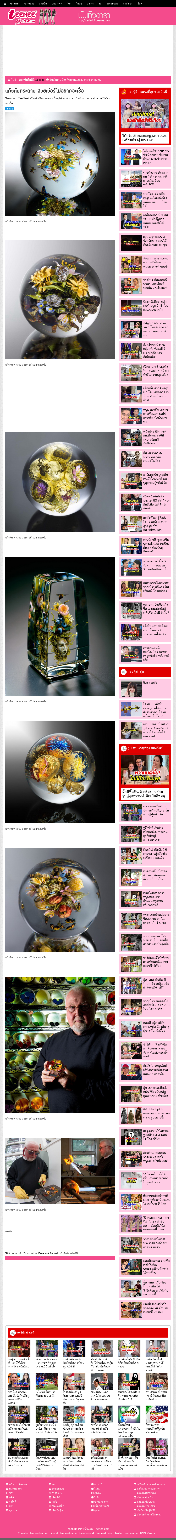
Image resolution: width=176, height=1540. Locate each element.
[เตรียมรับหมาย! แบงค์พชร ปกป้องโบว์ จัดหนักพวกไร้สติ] (102, 1447)
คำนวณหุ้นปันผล (146, 1501)
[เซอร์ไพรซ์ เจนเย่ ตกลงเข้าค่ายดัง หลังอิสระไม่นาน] (102, 1414)
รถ (100, 3)
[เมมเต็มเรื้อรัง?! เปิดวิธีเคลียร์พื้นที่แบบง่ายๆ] (129, 1348)
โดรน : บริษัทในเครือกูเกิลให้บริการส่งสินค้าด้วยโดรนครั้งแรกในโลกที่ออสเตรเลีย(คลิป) (155, 712)
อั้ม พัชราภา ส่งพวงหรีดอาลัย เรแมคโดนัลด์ (153, 457)
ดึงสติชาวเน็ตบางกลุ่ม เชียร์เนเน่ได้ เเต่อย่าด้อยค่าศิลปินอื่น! (154, 351)
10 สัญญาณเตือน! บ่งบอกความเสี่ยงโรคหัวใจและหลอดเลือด (73, 1430)
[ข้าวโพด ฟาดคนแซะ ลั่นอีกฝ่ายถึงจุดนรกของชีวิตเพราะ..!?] (19, 1381)
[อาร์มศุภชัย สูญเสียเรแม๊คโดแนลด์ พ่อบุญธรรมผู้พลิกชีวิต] (131, 481)
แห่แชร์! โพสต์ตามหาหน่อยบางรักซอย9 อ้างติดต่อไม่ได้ (73, 1463)
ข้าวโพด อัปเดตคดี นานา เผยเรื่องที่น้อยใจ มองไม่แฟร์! (155, 284)
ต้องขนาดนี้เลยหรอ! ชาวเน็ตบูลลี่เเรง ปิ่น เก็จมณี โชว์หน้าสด (156, 587)
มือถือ (54, 1501)
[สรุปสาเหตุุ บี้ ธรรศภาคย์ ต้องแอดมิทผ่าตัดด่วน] (157, 1381)
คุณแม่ (97, 1493)
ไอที (96, 1497)
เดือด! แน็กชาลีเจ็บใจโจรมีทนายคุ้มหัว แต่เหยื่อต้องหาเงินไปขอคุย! (102, 1364)
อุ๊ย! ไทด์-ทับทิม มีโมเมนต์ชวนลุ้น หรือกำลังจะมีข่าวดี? (156, 984)
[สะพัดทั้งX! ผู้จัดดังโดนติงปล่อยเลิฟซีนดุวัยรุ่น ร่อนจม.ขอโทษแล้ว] (131, 524)
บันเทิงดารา (15, 1488)
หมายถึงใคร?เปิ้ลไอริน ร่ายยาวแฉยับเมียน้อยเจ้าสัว (129, 1395)
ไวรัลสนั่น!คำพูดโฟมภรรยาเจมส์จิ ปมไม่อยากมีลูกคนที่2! (73, 1397)
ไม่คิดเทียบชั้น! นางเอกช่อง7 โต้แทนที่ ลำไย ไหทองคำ (154, 1364)
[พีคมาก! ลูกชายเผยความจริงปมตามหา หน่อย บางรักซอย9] (131, 264)
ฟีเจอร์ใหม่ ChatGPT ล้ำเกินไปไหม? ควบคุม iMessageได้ (129, 1430)
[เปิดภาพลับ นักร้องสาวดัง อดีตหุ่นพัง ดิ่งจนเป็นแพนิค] (131, 877)
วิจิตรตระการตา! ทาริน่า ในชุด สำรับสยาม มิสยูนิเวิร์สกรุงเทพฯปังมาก (156, 1223)
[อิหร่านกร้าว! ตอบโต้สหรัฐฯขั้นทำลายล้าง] (157, 1414)
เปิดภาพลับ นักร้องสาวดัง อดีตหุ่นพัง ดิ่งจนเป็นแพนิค (155, 875)
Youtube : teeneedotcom (32, 1533)
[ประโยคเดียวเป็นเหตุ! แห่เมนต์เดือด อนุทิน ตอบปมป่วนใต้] (131, 200)
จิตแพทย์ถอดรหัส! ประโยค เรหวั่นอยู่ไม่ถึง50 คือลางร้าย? (46, 1463)
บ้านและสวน (101, 1501)
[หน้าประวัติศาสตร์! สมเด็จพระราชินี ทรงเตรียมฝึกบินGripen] (131, 437)
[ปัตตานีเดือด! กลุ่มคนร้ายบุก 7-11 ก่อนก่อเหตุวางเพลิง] (131, 308)
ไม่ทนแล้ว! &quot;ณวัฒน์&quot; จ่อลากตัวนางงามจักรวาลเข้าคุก (156, 157)
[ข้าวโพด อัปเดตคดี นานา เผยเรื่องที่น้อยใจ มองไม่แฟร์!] (131, 286)
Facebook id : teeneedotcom (95, 1533)
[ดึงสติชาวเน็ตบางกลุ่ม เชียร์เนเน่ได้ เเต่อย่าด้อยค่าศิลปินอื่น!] (131, 351)
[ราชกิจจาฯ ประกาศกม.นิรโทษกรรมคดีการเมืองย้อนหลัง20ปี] (131, 179)
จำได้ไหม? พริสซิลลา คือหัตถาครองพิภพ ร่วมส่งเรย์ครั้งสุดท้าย (155, 1050)
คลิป (11, 1497)
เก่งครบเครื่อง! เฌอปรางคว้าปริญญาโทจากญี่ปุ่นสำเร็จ (156, 810)
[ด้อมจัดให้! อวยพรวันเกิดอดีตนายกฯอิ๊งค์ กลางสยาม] (157, 1447)
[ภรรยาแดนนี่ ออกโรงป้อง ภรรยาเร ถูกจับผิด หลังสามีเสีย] (131, 654)
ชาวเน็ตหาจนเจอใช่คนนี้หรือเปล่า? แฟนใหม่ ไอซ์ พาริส (156, 1005)
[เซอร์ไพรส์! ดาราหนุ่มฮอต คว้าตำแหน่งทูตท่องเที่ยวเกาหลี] (131, 899)
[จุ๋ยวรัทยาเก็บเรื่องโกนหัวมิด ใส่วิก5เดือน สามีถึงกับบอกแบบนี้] (131, 1288)
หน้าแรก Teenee (18, 1484)
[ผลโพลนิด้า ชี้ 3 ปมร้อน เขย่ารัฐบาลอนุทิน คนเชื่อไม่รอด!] (131, 221)
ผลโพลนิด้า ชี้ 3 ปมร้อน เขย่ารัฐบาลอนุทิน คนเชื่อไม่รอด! (155, 221)
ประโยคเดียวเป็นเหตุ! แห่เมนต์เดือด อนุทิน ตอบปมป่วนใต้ (155, 200)
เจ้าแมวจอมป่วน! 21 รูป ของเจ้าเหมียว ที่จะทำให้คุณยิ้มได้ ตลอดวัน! (156, 730)
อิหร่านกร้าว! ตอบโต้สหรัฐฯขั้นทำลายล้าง (155, 1428)
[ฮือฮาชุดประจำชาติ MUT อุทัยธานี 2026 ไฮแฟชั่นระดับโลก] (131, 1202)
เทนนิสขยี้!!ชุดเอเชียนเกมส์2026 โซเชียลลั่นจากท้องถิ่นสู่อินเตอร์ (156, 546)
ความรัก (98, 1484)
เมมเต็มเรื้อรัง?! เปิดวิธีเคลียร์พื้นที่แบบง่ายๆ (129, 1362)
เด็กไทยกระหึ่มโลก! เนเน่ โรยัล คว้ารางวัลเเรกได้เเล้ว (155, 630)
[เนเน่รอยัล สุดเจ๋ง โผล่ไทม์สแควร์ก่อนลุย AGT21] (74, 1348)
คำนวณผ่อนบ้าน (145, 1497)
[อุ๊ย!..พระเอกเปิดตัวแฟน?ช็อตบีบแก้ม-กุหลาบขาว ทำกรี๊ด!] (131, 1094)
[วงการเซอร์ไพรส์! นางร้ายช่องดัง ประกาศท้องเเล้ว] (131, 1245)
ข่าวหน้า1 (29, 3)
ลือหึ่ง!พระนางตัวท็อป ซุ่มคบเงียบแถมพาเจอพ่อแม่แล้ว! (128, 1463)
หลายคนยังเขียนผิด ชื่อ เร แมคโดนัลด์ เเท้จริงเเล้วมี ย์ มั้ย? (156, 609)
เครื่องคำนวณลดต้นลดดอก (151, 1484)
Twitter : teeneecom (125, 1533)
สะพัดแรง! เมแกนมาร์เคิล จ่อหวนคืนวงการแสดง (100, 1395)
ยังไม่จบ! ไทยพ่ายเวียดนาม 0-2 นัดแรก (45, 1395)
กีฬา (69, 3)
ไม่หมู (79, 3)
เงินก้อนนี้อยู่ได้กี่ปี (146, 1510)
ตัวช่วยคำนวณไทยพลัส (149, 1514)
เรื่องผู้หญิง (57, 1510)
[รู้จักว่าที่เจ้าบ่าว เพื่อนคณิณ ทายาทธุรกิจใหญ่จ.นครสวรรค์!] (131, 834)
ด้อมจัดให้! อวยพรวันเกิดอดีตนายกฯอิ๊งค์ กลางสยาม (157, 1461)
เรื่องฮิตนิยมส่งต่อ (40, 98)
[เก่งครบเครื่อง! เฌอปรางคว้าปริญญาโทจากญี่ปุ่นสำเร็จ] (131, 812)
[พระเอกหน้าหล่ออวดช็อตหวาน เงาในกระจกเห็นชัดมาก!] (131, 921)
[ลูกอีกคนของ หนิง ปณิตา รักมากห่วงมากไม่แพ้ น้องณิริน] (47, 1414)
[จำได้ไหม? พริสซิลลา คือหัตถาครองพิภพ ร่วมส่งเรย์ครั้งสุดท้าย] (131, 1050)
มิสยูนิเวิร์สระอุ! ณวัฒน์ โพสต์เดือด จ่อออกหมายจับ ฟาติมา (155, 329)
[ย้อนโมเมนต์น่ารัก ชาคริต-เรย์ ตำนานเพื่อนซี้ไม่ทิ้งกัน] (131, 1310)
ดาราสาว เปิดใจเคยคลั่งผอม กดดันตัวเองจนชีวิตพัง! (19, 1428)
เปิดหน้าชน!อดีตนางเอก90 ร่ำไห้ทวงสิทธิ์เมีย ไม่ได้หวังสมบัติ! (156, 502)
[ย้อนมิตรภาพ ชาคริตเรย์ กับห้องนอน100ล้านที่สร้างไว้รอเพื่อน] (131, 1267)
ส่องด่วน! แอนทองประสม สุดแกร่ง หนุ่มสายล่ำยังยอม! (155, 1157)
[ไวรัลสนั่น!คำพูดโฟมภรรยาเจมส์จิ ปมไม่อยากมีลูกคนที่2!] (74, 1381)
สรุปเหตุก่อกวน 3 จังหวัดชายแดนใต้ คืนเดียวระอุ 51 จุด (155, 241)
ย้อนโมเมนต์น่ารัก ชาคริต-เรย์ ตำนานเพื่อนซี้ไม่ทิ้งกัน (155, 1308)
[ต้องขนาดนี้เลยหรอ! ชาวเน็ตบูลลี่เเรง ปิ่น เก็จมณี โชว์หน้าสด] (131, 589)
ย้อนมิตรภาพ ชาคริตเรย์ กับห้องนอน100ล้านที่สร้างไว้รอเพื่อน (156, 1267)
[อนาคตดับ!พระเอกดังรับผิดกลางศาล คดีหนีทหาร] (19, 1447)
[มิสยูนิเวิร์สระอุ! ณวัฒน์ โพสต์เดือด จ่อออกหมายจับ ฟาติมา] (131, 329)
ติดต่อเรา (152, 1533)
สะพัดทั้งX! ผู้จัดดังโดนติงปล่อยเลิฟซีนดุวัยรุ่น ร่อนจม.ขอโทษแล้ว (155, 524)
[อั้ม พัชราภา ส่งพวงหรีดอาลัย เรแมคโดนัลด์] (131, 459)
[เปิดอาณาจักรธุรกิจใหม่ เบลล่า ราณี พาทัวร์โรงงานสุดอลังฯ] (131, 373)
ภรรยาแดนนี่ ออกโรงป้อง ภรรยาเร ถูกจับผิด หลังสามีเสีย (156, 654)
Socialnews (112, 3)
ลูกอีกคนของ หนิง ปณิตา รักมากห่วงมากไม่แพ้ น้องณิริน (47, 1428)
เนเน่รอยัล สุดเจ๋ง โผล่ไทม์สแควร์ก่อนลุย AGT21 (73, 1362)
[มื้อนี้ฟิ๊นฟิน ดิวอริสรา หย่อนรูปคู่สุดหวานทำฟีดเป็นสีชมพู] (145, 770)
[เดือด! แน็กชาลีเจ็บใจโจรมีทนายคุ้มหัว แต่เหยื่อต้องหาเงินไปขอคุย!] (102, 1348)
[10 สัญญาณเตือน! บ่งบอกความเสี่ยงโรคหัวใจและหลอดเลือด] (74, 1414)
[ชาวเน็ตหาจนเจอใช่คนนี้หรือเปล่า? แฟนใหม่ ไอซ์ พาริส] (131, 1007)
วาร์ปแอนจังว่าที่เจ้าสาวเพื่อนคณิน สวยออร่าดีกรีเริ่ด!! (156, 962)
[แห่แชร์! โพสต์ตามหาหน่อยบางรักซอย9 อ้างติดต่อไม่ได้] (74, 1447)
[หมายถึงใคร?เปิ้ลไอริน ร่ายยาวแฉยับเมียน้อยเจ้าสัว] (129, 1381)
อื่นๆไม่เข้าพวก (62, 98)
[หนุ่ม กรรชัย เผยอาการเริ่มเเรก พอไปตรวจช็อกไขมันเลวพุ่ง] (131, 416)
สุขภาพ (13, 1510)
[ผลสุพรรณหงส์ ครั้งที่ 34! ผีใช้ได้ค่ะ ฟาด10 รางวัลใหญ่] (19, 1348)
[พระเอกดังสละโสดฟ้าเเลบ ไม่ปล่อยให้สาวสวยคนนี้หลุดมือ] (131, 942)
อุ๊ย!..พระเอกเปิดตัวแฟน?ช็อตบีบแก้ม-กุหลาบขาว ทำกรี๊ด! (155, 1092)
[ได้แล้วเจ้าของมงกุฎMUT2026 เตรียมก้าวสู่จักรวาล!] (145, 113)
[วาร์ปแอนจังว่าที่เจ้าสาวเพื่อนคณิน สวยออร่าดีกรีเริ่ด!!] (131, 964)
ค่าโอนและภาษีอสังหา (148, 1488)
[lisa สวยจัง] (131, 688)
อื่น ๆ (140, 3)
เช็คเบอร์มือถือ (101, 1506)
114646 (40, 79)
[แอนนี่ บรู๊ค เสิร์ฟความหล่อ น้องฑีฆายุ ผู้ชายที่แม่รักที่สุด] (131, 1029)
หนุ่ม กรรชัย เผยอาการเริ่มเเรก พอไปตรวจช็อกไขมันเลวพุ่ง (155, 416)
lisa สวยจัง (150, 682)
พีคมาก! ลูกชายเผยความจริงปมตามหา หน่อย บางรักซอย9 (155, 262)
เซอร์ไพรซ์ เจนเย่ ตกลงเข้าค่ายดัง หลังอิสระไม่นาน (100, 1428)
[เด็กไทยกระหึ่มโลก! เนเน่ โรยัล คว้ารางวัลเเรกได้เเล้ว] (131, 632)
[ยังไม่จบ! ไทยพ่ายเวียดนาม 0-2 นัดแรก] (47, 1381)
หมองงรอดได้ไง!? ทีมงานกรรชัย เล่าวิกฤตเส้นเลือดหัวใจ (155, 565)
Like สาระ (57, 3)
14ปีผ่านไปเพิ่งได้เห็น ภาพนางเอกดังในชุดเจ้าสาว (155, 1178)
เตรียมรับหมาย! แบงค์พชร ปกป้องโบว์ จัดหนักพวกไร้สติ (101, 1463)
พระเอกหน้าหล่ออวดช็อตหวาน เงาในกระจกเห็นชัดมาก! (156, 919)
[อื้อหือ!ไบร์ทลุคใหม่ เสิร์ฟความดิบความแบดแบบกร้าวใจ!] (131, 1072)
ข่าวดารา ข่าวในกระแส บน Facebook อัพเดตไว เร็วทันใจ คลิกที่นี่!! (43, 1253)
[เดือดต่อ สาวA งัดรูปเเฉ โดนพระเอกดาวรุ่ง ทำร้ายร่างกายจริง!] (131, 394)
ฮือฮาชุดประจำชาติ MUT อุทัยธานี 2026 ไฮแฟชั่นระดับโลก (156, 1200)
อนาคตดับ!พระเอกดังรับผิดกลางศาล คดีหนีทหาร (18, 1461)
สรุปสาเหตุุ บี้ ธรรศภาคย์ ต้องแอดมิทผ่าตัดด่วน (156, 1395)
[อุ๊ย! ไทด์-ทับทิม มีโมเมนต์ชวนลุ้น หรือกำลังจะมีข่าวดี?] (131, 986)
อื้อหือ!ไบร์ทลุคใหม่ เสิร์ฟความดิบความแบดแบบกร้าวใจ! (155, 1070)
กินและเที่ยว (58, 1506)
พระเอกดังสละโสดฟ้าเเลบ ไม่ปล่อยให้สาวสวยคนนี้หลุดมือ (156, 940)
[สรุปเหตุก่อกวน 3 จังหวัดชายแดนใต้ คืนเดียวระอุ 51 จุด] (131, 243)
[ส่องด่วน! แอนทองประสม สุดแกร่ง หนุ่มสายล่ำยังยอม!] (131, 1159)
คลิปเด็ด (43, 3)
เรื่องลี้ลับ (56, 1497)
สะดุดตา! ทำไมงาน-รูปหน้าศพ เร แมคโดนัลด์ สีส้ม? (156, 1135)
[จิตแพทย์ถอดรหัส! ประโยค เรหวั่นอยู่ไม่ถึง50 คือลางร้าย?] (47, 1447)
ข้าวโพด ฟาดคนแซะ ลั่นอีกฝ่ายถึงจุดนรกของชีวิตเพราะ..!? (19, 1397)
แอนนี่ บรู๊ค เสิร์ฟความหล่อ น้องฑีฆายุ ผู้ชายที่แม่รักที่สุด (156, 1027)
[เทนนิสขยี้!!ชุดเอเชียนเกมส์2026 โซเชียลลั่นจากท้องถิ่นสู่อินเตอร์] (131, 546)
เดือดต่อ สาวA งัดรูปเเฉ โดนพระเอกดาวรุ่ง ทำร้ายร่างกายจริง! (156, 394)
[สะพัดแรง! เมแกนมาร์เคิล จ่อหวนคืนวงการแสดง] (102, 1381)
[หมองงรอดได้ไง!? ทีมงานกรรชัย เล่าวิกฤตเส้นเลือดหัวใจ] (131, 567)
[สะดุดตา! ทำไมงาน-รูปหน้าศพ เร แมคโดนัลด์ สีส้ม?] (131, 1137)
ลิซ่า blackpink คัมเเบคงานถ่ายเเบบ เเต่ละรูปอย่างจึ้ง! (156, 1113)
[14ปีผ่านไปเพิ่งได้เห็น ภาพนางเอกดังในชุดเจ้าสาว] (131, 1180)
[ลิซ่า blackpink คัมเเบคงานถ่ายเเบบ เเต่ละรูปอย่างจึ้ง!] (131, 1115)
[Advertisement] (88, 49)
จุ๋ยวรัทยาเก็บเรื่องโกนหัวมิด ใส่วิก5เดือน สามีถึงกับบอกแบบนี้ (155, 1288)
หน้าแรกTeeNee (18, 98)
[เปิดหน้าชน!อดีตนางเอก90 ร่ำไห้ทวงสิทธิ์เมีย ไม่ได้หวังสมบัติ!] (131, 502)
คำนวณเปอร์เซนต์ (146, 1493)
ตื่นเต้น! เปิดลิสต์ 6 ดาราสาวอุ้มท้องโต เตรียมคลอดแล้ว (155, 854)
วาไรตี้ (12, 1501)
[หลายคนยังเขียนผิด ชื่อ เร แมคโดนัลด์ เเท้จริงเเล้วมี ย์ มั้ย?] (131, 611)
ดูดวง (97, 1510)
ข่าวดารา (14, 3)
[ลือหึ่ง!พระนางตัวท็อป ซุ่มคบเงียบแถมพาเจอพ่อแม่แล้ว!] (129, 1447)
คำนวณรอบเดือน (146, 1506)
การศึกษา (127, 3)
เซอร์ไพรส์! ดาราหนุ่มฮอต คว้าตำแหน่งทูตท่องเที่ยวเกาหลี (154, 899)
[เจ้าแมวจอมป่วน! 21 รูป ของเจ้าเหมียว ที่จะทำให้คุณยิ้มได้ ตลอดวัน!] (131, 730)
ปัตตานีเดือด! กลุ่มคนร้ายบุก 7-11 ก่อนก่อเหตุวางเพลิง (155, 306)
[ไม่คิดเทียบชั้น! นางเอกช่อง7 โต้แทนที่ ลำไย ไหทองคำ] (157, 1348)
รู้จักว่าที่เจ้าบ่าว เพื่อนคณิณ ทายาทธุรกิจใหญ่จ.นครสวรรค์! (155, 834)
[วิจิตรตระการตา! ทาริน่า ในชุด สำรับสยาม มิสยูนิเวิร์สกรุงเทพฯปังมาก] (131, 1223)
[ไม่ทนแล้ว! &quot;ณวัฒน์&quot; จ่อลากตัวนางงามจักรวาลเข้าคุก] (131, 157)
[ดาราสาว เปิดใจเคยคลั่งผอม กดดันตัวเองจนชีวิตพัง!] (19, 1414)
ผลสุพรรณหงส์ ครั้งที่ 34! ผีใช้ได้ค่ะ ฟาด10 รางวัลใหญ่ (19, 1362)
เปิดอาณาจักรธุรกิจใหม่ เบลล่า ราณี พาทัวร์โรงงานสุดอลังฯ (156, 371)
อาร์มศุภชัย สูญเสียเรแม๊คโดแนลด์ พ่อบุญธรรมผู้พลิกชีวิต (155, 479)
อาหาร (90, 3)
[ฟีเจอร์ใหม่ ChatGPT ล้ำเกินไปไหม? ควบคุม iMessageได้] (129, 1414)
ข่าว (11, 1493)
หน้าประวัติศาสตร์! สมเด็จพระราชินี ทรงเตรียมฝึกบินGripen (155, 437)
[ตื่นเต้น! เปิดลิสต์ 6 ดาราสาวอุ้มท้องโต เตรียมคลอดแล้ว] (131, 856)
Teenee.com (101, 1528)
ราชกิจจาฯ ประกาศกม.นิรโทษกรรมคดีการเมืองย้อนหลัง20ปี (155, 178)
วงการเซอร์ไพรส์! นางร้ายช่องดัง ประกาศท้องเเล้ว (155, 1243)
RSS (143, 1533)
